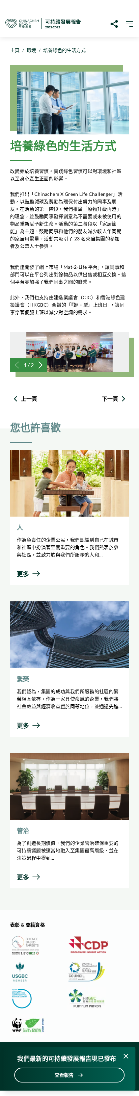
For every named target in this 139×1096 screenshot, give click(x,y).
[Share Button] (115, 24)
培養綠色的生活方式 (64, 50)
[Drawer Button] (130, 24)
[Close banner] (126, 1056)
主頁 (15, 50)
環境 (31, 50)
